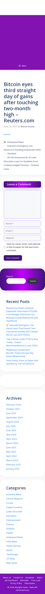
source (7, 134)
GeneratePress (22, 590)
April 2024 (11, 438)
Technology (12, 554)
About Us (7, 577)
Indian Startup (13, 545)
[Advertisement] (22, 37)
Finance (10, 524)
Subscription (29, 583)
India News (11, 541)
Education (11, 515)
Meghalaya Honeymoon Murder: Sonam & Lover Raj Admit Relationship (19, 353)
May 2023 (11, 451)
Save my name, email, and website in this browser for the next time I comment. (23, 247)
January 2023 (13, 468)
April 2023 (11, 456)
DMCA (39, 577)
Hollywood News (15, 142)
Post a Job (35, 580)
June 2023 (11, 447)
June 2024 (11, 430)
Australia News (13, 494)
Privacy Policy (16, 583)
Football (10, 528)
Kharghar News (22, 7)
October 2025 (13, 408)
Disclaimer (30, 577)
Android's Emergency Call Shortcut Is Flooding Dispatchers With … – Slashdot (22, 149)
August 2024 (12, 421)
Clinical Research (14, 498)
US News (10, 558)
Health (9, 532)
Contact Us (18, 577)
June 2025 (11, 413)
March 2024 (12, 443)
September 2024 (14, 417)
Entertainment (13, 520)
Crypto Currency (14, 507)
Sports (9, 550)
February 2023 (13, 464)
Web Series (11, 562)
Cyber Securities (14, 511)
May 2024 (11, 434)
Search (9, 276)
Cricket (9, 502)
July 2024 (11, 426)
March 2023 (12, 460)
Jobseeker (24, 580)
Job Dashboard (11, 580)
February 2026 (13, 404)
